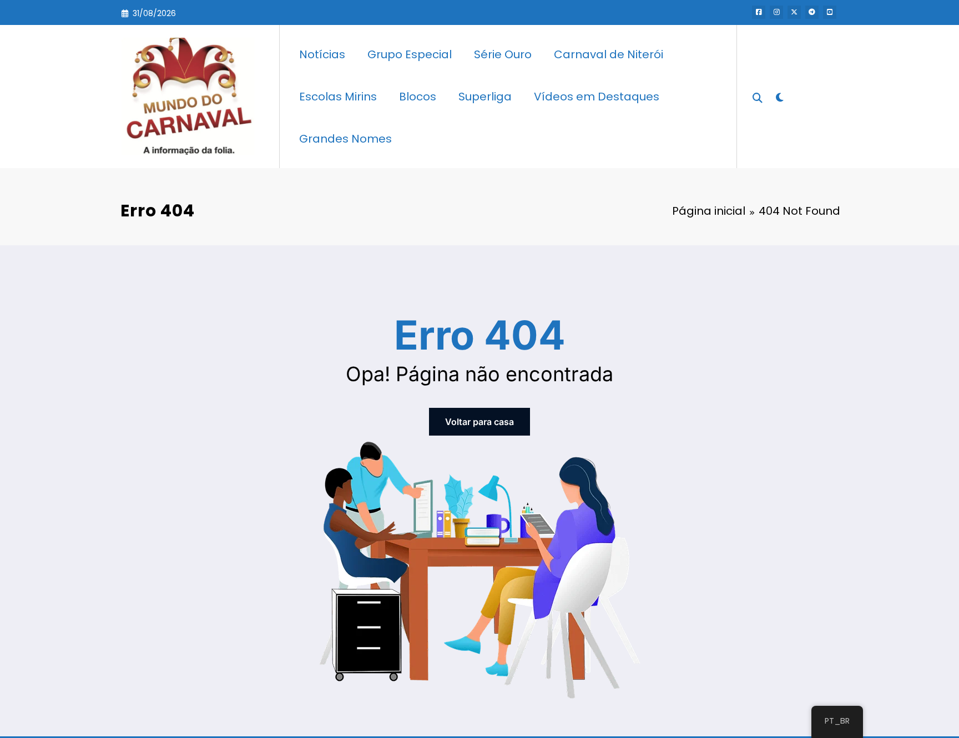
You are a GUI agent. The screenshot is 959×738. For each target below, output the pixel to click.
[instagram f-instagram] (776, 12)
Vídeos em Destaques (596, 96)
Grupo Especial (409, 54)
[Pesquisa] (757, 97)
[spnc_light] (779, 96)
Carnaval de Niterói (608, 54)
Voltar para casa (479, 421)
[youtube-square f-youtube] (829, 12)
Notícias (322, 54)
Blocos (417, 96)
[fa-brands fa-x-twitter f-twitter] (794, 12)
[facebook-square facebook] (758, 12)
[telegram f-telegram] (812, 12)
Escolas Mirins (338, 96)
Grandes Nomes (345, 138)
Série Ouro (503, 54)
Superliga (485, 96)
